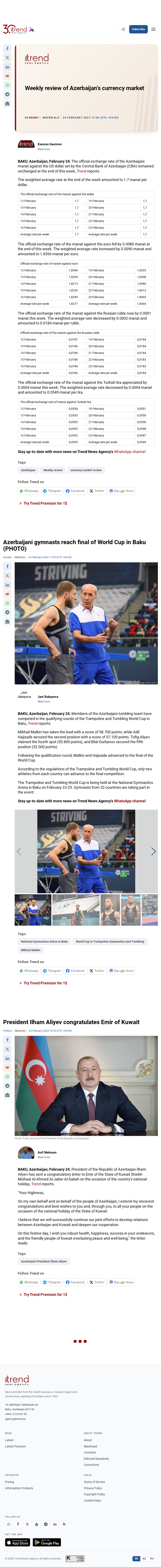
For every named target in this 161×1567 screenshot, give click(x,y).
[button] (7, 48)
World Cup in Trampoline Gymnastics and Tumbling (110, 941)
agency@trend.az (15, 1418)
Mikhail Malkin (30, 950)
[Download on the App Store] (17, 1542)
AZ (144, 1558)
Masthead (90, 1446)
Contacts (90, 1452)
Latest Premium (15, 1446)
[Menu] (153, 29)
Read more (44, 149)
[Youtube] (36, 1524)
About (88, 1440)
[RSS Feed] (64, 1524)
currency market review (85, 470)
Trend (81, 171)
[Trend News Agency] (17, 1380)
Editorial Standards (96, 1458)
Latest (9, 1440)
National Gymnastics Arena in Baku (44, 941)
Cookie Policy (92, 1500)
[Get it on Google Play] (47, 1542)
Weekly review (52, 470)
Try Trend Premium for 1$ (45, 503)
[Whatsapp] (9, 1524)
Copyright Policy (94, 1494)
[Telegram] (45, 1524)
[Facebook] (18, 1524)
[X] (27, 1524)
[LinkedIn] (55, 1524)
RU (152, 1558)
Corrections (91, 1464)
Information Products (19, 1488)
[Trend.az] (18, 29)
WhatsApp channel (129, 451)
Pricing (9, 1482)
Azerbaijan (28, 470)
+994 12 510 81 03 (16, 1414)
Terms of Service (94, 1482)
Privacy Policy (93, 1488)
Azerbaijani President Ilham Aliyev (44, 1261)
